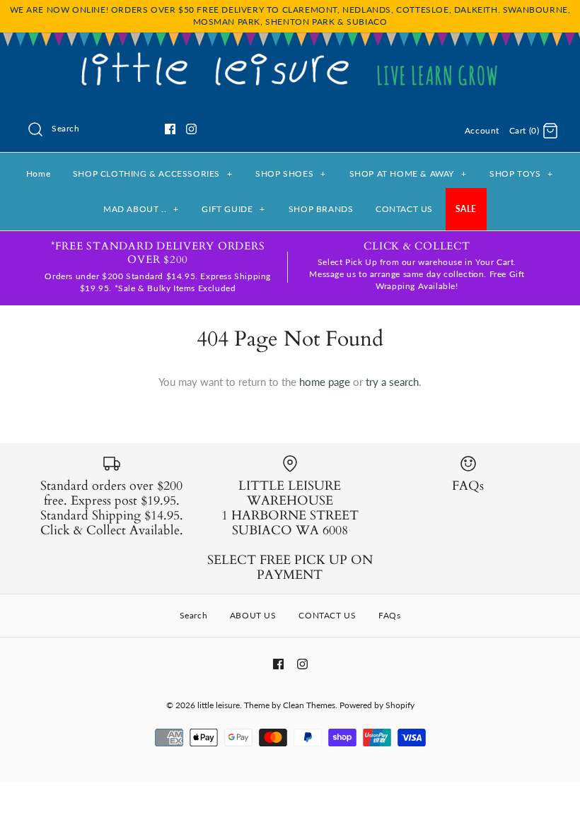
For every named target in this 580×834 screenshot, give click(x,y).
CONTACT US (404, 209)
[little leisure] (290, 55)
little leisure (218, 705)
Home (38, 173)
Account (482, 130)
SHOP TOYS (521, 173)
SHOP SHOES (290, 173)
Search (194, 615)
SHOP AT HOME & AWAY (408, 173)
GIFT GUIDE (233, 209)
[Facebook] (170, 129)
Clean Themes (309, 705)
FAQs (389, 615)
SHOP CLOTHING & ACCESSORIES (153, 173)
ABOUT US (253, 615)
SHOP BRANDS (321, 209)
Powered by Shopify (377, 705)
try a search (392, 381)
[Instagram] (191, 129)
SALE (466, 209)
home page (324, 381)
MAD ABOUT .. (141, 209)
